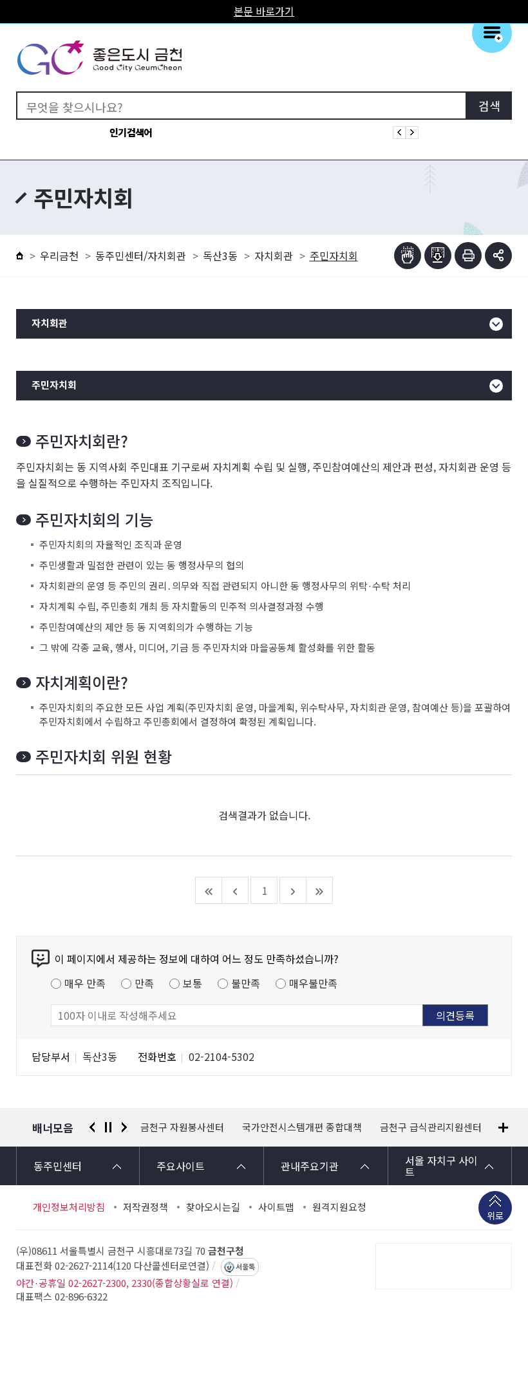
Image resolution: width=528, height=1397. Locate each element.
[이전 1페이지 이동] (235, 890)
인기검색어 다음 (412, 132)
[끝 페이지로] (319, 890)
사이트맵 (276, 1207)
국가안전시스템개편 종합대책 (200, 1127)
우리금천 (59, 255)
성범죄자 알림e (429, 1127)
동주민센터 (57, 1166)
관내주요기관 (310, 1166)
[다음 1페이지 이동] (293, 890)
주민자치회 (54, 385)
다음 (124, 1127)
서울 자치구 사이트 (441, 1165)
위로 (495, 1215)
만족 (144, 983)
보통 (192, 983)
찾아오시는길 (213, 1207)
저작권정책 (145, 1207)
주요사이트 (180, 1166)
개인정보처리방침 (69, 1207)
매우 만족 (85, 983)
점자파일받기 (437, 255)
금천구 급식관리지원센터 (329, 1127)
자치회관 (273, 255)
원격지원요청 (339, 1207)
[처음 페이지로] (209, 890)
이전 (92, 1127)
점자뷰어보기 (407, 255)
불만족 (245, 983)
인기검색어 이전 (399, 132)
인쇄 (468, 255)
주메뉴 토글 (492, 33)
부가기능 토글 (498, 255)
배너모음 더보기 (503, 1127)
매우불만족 (313, 983)
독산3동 (220, 255)
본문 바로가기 (264, 11)
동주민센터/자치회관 (140, 255)
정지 (108, 1127)
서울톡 (245, 1266)
